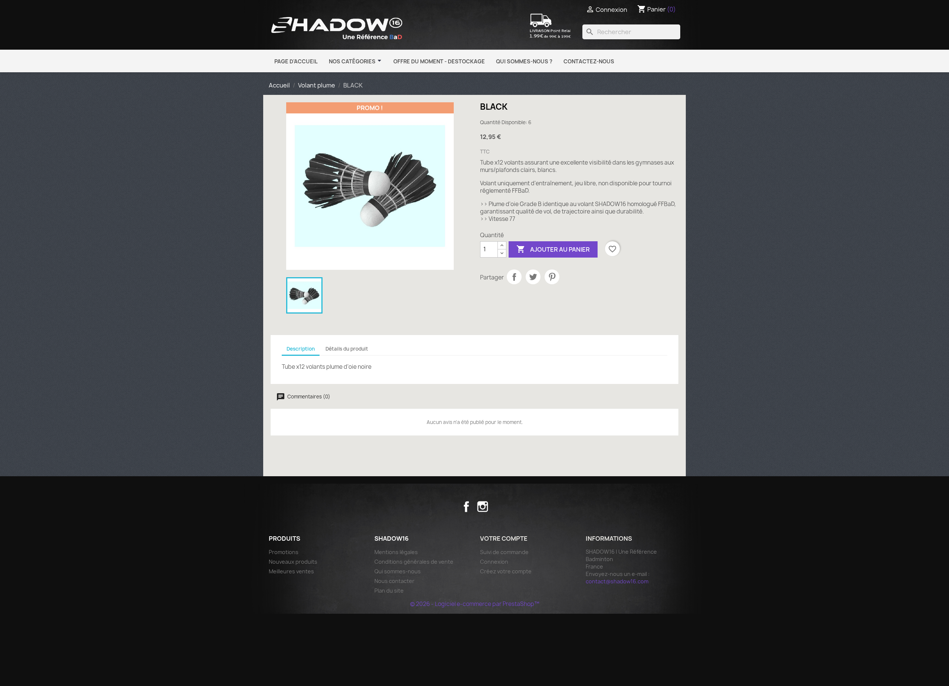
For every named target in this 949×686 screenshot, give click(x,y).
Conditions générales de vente (413, 561)
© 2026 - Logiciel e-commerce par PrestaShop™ (474, 604)
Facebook (466, 506)
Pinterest (552, 276)
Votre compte (504, 538)
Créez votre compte (506, 571)
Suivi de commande (504, 552)
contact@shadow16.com (617, 581)
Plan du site (389, 590)
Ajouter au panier (553, 249)
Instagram (482, 506)
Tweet (533, 276)
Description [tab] (301, 348)
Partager (514, 276)
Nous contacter (394, 580)
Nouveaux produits (293, 561)
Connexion (494, 561)
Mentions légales (396, 552)
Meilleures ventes (291, 571)
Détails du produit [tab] (346, 348)
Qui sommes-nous (397, 571)
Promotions (283, 552)
